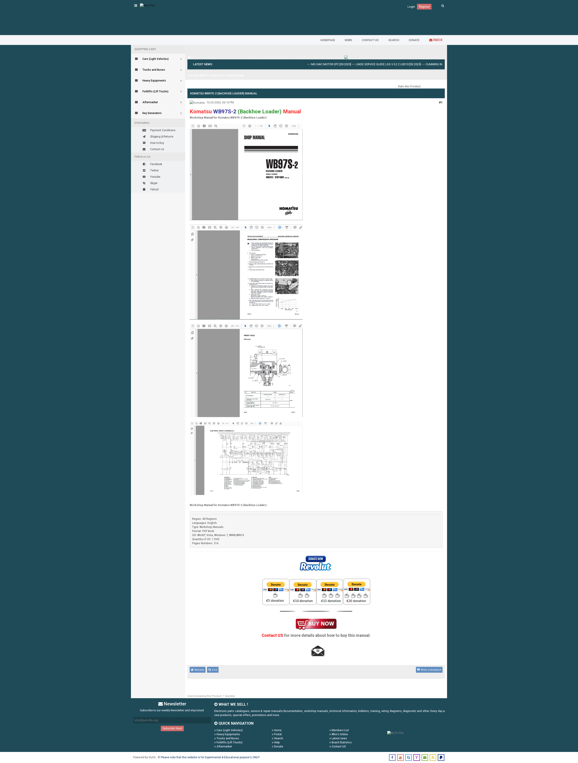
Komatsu (338, 57)
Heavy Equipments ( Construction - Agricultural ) (299, 57)
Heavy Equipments (228, 734)
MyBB (152, 757)
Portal (277, 734)
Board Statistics (341, 742)
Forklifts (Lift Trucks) (229, 742)
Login (411, 6)
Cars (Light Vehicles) (229, 730)
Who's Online (339, 734)
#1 (441, 102)
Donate (278, 746)
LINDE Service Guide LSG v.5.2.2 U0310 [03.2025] (366, 64)
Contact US (338, 746)
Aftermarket (224, 746)
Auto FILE (197, 57)
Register (424, 6)
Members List (340, 730)
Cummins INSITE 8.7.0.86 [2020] (424, 64)
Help (276, 742)
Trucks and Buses (227, 738)
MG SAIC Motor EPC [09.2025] (309, 64)
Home (277, 730)
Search (278, 738)
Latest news (339, 738)
